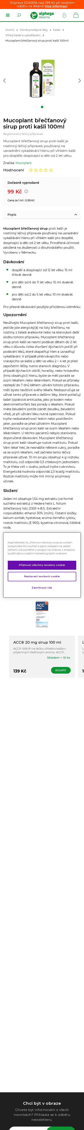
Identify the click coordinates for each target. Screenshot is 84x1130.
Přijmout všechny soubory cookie (42, 565)
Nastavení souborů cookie (42, 576)
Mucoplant (24, 163)
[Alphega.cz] (42, 15)
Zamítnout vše (42, 587)
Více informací (56, 6)
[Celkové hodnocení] (40, 170)
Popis (12, 215)
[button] (4, 80)
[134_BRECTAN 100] (42, 78)
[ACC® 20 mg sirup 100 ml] (42, 614)
